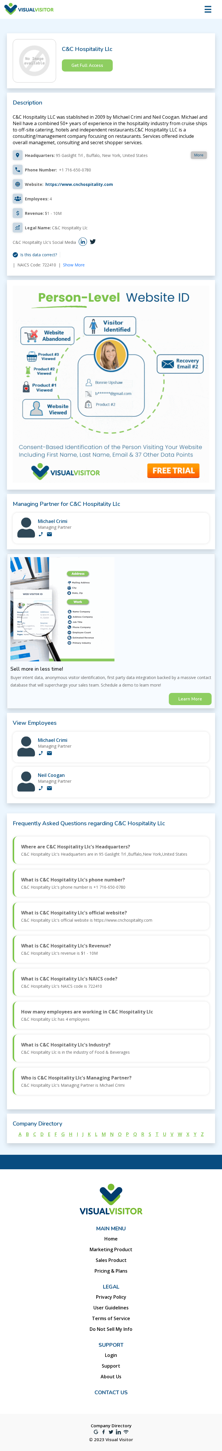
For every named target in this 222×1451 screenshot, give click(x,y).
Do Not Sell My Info (111, 1329)
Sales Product (111, 1260)
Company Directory (111, 1425)
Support (111, 1366)
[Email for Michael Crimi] (49, 534)
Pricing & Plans (111, 1271)
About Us (111, 1376)
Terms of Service (111, 1318)
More (199, 155)
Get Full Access (87, 65)
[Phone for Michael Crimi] (41, 534)
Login (111, 1355)
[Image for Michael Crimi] (26, 536)
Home (111, 1239)
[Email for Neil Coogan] (49, 788)
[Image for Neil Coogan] (26, 790)
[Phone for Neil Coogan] (41, 788)
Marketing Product (111, 1249)
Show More (74, 265)
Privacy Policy (111, 1297)
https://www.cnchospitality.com (79, 184)
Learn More (190, 699)
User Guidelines (111, 1307)
